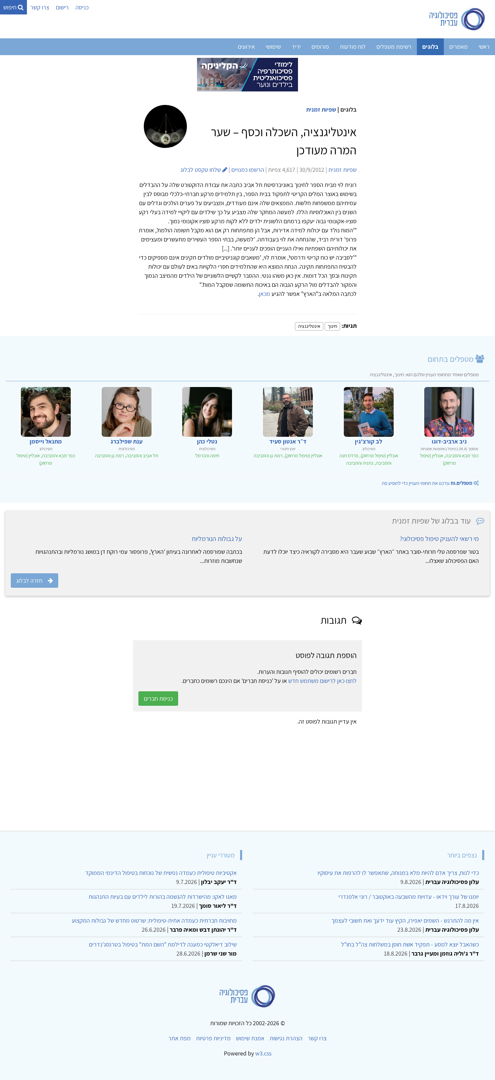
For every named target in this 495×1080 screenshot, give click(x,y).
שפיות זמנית (321, 109)
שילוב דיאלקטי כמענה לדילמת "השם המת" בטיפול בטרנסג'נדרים (163, 944)
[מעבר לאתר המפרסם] (247, 74)
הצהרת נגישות (286, 1038)
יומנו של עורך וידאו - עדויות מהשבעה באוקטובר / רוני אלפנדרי (408, 896)
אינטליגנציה (309, 326)
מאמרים (458, 46)
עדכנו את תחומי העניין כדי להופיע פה (427, 483)
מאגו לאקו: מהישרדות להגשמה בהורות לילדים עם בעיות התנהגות (163, 896)
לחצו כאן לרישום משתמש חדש (322, 681)
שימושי (273, 46)
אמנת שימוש (250, 1038)
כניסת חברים (158, 698)
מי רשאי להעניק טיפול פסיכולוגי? (439, 538)
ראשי (484, 46)
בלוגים (430, 46)
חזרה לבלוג (29, 580)
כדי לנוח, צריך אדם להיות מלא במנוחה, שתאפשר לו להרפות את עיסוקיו (398, 873)
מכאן (264, 294)
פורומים (320, 46)
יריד (296, 46)
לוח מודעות (353, 46)
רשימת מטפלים (393, 46)
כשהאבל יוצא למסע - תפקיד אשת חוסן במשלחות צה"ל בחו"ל (410, 944)
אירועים (246, 46)
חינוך (332, 326)
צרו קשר (39, 7)
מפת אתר (179, 1038)
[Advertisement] (288, 776)
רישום (62, 7)
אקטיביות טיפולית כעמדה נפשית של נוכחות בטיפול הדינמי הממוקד (161, 873)
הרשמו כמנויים (247, 169)
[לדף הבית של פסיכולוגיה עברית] (457, 19)
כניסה (82, 7)
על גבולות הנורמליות (217, 538)
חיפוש (10, 7)
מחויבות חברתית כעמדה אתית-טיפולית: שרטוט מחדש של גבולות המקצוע (154, 920)
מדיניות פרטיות (213, 1038)
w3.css (263, 1053)
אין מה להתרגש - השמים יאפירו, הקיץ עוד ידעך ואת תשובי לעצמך (405, 920)
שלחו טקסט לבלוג (201, 169)
